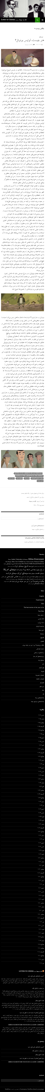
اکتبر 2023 (41, 787)
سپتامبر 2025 (41, 723)
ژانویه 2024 (41, 775)
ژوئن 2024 (41, 760)
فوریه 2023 (41, 817)
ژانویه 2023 (41, 820)
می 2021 (42, 884)
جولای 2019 (41, 944)
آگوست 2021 (41, 873)
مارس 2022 (41, 847)
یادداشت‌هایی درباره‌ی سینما (37, 701)
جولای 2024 (41, 756)
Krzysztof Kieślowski (38, 564)
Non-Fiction (25, 564)
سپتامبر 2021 (41, 869)
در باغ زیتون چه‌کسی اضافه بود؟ (33, 570)
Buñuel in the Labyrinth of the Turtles (29, 475)
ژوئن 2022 (41, 835)
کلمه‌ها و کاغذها (40, 679)
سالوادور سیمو (19, 478)
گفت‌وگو (42, 683)
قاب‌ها (42, 671)
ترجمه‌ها (42, 634)
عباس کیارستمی (12, 577)
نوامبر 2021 (41, 862)
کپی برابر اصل (31, 583)
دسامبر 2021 (41, 858)
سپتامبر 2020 (41, 914)
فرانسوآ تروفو (30, 579)
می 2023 (42, 805)
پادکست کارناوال (40, 626)
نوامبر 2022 (41, 824)
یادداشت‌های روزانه (39, 698)
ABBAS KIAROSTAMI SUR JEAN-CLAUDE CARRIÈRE (26, 1025)
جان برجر (12, 566)
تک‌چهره (42, 638)
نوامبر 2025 (41, 719)
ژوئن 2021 (41, 880)
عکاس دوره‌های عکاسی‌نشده (39, 579)
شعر (25, 576)
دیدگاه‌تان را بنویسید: (29, 44)
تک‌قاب (42, 641)
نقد (43, 694)
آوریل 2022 (41, 843)
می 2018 (42, 963)
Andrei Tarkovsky (16, 559)
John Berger (8, 561)
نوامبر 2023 (41, 783)
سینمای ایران (22, 573)
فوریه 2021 (41, 896)
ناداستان (7, 579)
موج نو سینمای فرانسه (13, 579)
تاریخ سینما (31, 566)
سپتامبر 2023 (41, 790)
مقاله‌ (43, 690)
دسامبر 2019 (41, 937)
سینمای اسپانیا (11, 478)
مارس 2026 (41, 715)
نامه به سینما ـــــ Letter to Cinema (13, 20)
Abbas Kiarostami (36, 560)
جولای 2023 (41, 798)
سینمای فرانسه (11, 573)
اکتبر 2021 (41, 865)
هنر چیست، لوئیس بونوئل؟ (29, 40)
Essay (9, 559)
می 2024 (42, 764)
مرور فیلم (41, 37)
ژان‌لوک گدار (12, 581)
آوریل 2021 (41, 888)
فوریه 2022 (41, 850)
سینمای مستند (35, 577)
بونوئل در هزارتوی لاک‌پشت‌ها (37, 478)
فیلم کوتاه (24, 579)
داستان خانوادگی (40, 649)
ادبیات (5, 564)
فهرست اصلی (42, 19)
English (41, 596)
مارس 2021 (41, 892)
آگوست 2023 (41, 794)
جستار (9, 566)
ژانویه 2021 (41, 899)
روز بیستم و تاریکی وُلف (38, 988)
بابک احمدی (41, 566)
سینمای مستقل (41, 576)
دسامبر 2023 (41, 779)
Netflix (31, 564)
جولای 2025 (41, 730)
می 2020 (42, 922)
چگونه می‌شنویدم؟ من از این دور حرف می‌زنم (29, 582)
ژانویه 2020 (41, 933)
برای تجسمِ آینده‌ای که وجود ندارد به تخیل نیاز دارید (32, 1013)
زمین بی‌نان (27, 478)
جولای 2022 (41, 832)
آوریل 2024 (41, 768)
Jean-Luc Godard (17, 562)
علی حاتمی (3, 577)
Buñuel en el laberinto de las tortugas (28, 473)
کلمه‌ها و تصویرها (40, 675)
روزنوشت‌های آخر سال (38, 656)
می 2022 (42, 839)
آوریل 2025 (41, 738)
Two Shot (41, 611)
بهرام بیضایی (36, 566)
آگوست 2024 (41, 753)
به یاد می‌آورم (41, 623)
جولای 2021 (41, 877)
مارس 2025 (41, 741)
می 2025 (42, 734)
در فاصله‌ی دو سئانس (39, 653)
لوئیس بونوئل (40, 480)
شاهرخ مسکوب (29, 576)
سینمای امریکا (9, 569)
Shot (42, 604)
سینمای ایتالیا (32, 573)
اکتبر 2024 (41, 745)
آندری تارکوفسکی (10, 564)
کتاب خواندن (6, 581)
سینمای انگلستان (39, 573)
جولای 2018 (41, 956)
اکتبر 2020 (41, 911)
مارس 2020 (41, 926)
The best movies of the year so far (34, 608)
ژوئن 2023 (41, 802)
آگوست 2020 (41, 918)
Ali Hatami (25, 559)
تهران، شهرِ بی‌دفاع (39, 1000)
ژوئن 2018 (41, 959)
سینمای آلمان (20, 570)
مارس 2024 (41, 771)
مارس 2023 (41, 813)
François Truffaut (39, 562)
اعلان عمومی (41, 619)
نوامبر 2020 (41, 907)
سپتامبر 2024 (41, 749)
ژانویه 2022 (41, 854)
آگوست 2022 (41, 828)
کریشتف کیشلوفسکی (39, 583)
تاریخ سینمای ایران (21, 566)
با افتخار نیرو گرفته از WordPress (12, 1089)
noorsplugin (41, 1089)
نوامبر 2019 (41, 941)
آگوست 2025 (41, 726)
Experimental (40, 600)
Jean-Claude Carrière (29, 561)
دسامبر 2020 (41, 903)
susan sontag (18, 563)
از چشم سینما (41, 615)
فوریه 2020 (41, 929)
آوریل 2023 (41, 809)
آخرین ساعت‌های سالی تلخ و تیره (36, 976)
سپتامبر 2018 (41, 948)
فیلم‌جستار (20, 579)
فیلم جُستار (41, 668)
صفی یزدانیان (21, 577)
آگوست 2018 (41, 952)
